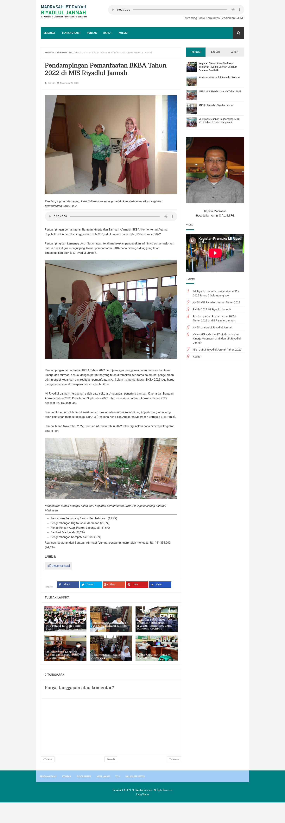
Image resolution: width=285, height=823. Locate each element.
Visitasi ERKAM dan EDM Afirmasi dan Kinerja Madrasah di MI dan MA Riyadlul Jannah (217, 338)
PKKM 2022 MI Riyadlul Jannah (212, 309)
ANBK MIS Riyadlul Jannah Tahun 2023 (220, 91)
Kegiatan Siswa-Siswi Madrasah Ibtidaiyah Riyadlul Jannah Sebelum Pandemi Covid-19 (154, 624)
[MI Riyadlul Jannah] (64, 12)
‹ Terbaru (47, 759)
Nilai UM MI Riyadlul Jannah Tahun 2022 (217, 349)
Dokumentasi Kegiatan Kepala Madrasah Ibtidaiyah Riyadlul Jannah (65, 654)
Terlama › (174, 759)
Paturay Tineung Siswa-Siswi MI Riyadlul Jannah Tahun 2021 (65, 625)
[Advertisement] (31, 812)
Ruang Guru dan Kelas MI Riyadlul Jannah (154, 656)
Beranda (111, 759)
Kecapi (197, 356)
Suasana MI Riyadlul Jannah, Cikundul (219, 77)
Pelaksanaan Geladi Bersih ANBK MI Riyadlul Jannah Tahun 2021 (110, 625)
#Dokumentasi (58, 566)
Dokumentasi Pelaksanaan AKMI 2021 (109, 656)
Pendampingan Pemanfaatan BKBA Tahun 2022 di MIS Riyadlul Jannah (106, 69)
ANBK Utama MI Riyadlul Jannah (216, 105)
